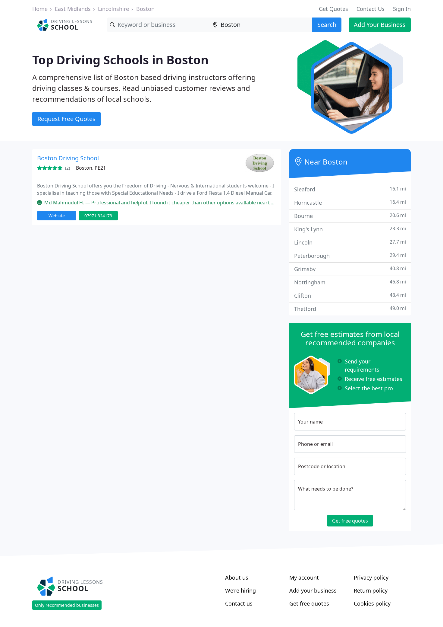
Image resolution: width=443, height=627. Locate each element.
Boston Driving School (68, 158)
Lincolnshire (113, 8)
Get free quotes (350, 520)
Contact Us (371, 8)
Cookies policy (372, 603)
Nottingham (350, 282)
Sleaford (350, 189)
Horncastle (350, 202)
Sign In (402, 8)
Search (326, 25)
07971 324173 (98, 216)
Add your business (313, 590)
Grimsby (350, 269)
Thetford (350, 308)
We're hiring (240, 590)
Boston (145, 8)
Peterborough (350, 255)
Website (57, 216)
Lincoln (350, 242)
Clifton (350, 295)
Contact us (239, 603)
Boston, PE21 (91, 168)
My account (304, 577)
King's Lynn (350, 229)
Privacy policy (371, 577)
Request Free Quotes (66, 119)
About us (236, 577)
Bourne (350, 215)
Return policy (371, 590)
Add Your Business (380, 25)
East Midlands (73, 8)
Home (40, 8)
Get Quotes (333, 8)
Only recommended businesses (67, 605)
